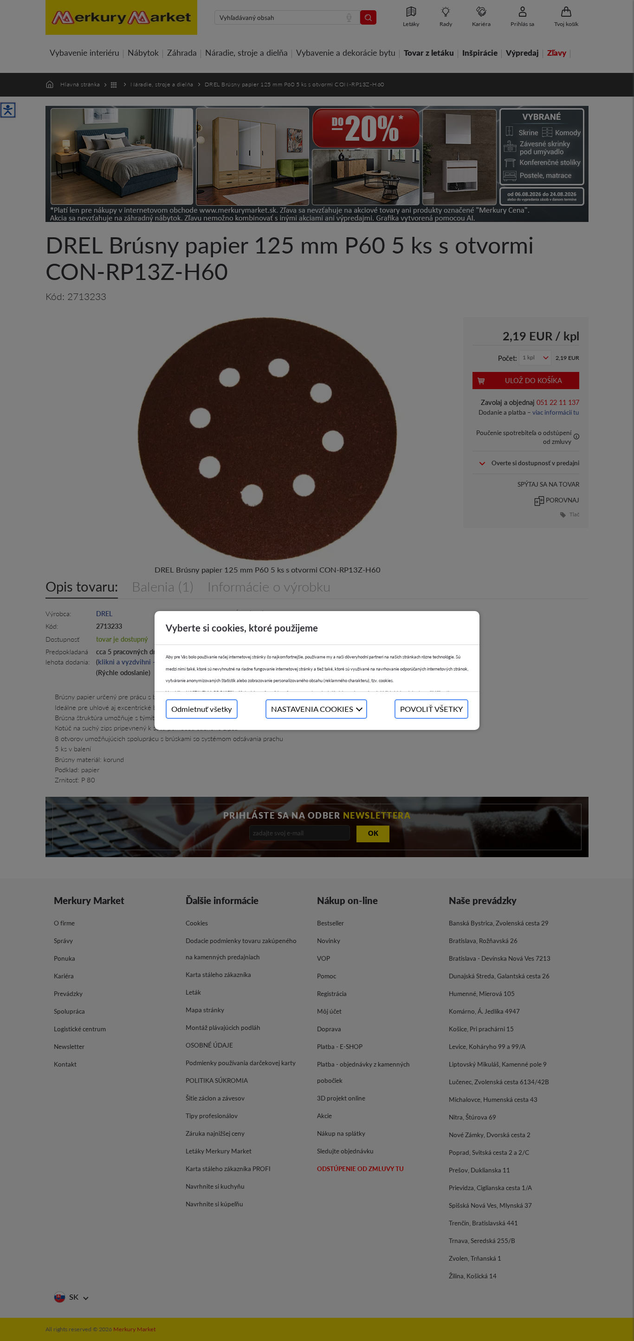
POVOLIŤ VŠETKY (431, 708)
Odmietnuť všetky (201, 708)
